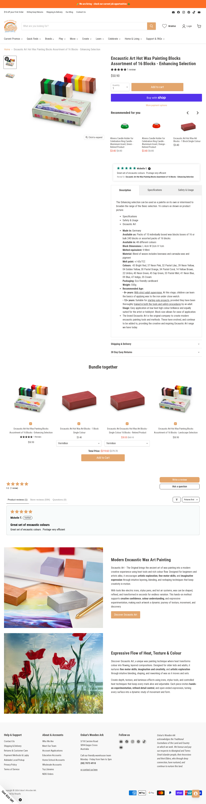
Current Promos (12, 38)
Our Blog (69, 12)
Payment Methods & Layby (16, 755)
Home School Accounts (53, 760)
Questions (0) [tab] (59, 499)
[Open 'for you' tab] (196, 794)
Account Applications (52, 750)
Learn (99, 38)
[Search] (151, 26)
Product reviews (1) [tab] (18, 499)
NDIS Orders (47, 774)
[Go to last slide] (188, 113)
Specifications (155, 190)
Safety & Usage (186, 190)
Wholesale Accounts (52, 764)
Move (73, 38)
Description (125, 190)
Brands (49, 38)
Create (86, 38)
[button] (119, 69)
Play (61, 38)
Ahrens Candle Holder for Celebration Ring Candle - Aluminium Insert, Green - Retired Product (121, 142)
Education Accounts (51, 755)
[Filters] (177, 499)
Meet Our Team (49, 746)
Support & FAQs (154, 38)
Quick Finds (33, 38)
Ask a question (179, 486)
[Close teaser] (20, 799)
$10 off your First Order (13, 12)
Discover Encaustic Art (125, 614)
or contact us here (89, 769)
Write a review (179, 479)
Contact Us (81, 12)
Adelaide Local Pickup (14, 760)
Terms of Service (11, 769)
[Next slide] (197, 113)
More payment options (156, 105)
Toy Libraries (48, 769)
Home (7, 49)
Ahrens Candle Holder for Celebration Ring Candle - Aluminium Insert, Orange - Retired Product (154, 142)
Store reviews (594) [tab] (40, 499)
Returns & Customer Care (16, 750)
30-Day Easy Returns (35, 12)
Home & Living (132, 38)
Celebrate (113, 38)
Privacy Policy (10, 764)
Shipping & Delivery (54, 12)
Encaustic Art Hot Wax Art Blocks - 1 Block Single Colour (187, 140)
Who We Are (48, 741)
